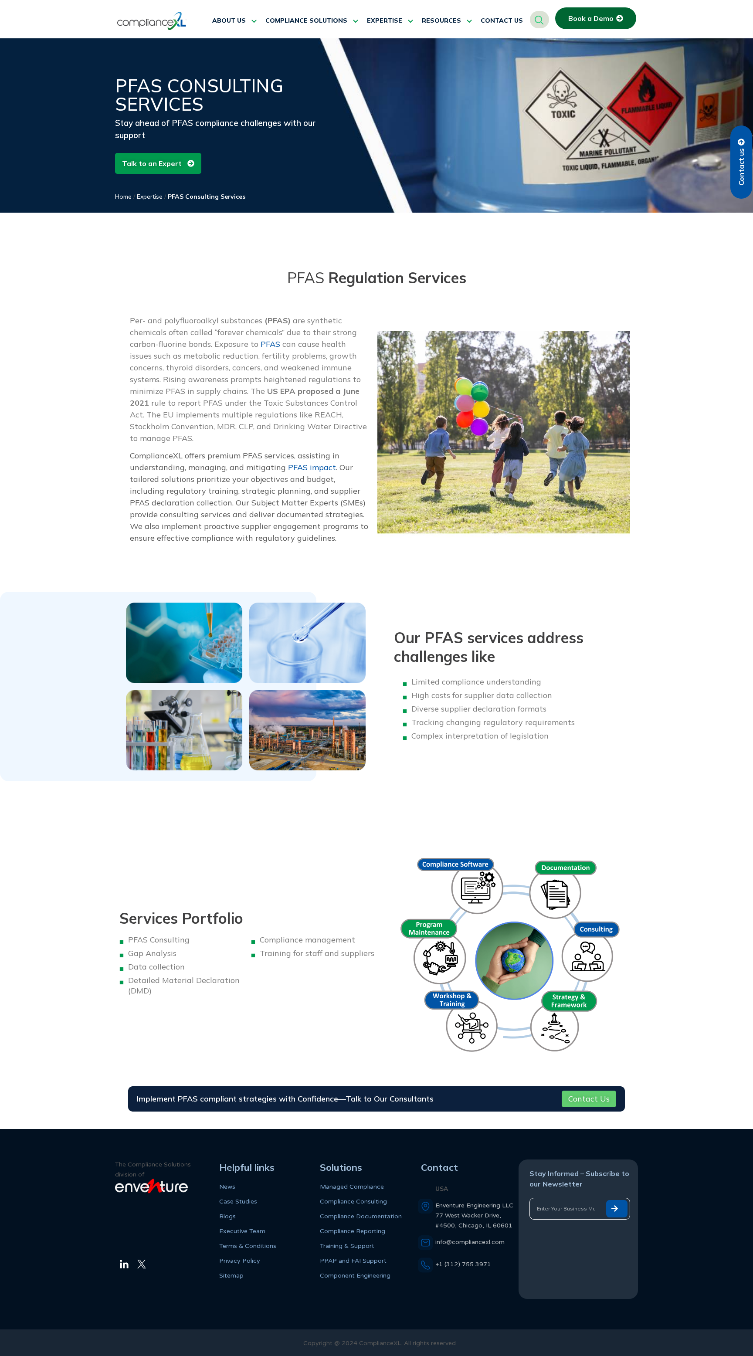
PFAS (270, 344)
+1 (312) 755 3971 (463, 1264)
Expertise (150, 196)
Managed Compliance (352, 1186)
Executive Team (242, 1231)
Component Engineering (355, 1275)
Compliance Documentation (361, 1216)
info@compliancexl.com (470, 1242)
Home (123, 196)
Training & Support (347, 1246)
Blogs (227, 1216)
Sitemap (231, 1275)
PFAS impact (312, 467)
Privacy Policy (239, 1260)
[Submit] (617, 1208)
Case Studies (238, 1201)
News (227, 1186)
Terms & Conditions (247, 1246)
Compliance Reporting (352, 1231)
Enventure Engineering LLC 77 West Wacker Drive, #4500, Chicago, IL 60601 (474, 1215)
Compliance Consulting (353, 1201)
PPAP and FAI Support (353, 1260)
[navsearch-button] (539, 19)
